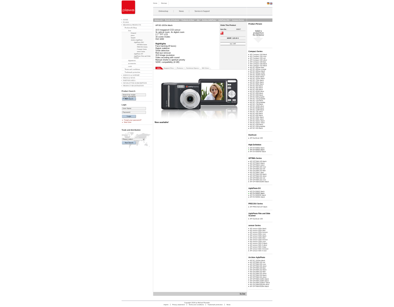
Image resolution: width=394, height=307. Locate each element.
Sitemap (164, 3)
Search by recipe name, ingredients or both (129, 96)
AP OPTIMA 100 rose (258, 264)
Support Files (169, 68)
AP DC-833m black (257, 77)
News (181, 11)
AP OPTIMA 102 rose (258, 180)
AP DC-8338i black (257, 108)
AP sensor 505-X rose (258, 251)
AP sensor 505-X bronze (259, 249)
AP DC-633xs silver (257, 123)
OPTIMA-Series (142, 44)
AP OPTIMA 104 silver (258, 277)
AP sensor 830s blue (257, 230)
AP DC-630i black (256, 95)
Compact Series (142, 49)
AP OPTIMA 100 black (258, 174)
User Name (127, 108)
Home (155, 3)
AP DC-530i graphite (257, 126)
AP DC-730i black (256, 104)
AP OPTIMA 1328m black (259, 279)
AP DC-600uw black (257, 71)
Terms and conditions (132, 69)
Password (126, 112)
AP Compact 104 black (258, 54)
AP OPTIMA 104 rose (258, 167)
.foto (129, 30)
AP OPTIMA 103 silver (258, 273)
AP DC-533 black (256, 128)
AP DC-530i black (256, 124)
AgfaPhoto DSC (139, 42)
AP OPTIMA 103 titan (258, 170)
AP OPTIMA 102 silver (258, 176)
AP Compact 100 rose (258, 56)
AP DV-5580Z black (257, 148)
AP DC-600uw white (257, 73)
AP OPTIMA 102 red (257, 178)
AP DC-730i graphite (257, 102)
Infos (159, 68)
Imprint (166, 304)
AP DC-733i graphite (257, 99)
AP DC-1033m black (257, 260)
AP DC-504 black (256, 86)
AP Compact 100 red (257, 58)
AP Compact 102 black (258, 65)
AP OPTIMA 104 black (258, 275)
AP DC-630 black (256, 115)
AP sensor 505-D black (258, 243)
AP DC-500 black (256, 89)
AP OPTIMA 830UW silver (259, 284)
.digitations (132, 60)
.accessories (132, 63)
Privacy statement (178, 304)
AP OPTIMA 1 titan (257, 172)
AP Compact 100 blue (258, 62)
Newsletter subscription (135, 83)
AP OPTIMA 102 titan (258, 271)
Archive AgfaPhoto (137, 40)
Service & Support (202, 11)
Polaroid (133, 33)
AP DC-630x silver (257, 119)
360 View (205, 68)
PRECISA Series (142, 47)
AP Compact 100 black (258, 64)
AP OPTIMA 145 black (258, 161)
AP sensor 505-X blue (258, 247)
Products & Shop (131, 28)
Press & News (129, 78)
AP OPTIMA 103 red (257, 169)
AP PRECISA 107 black (258, 207)
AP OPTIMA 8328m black (259, 182)
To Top (242, 294)
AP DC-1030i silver (257, 106)
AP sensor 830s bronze (259, 232)
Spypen (133, 38)
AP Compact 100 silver (258, 60)
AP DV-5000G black (257, 197)
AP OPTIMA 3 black (257, 163)
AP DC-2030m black (257, 75)
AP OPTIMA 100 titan (258, 268)
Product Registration (133, 86)
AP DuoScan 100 (256, 138)
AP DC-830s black (257, 84)
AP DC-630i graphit (257, 97)
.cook (130, 66)
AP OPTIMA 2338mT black (260, 283)
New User (127, 122)
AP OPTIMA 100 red (257, 262)
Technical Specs (192, 68)
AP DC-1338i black (257, 110)
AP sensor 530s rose (258, 241)
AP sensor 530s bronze (259, 240)
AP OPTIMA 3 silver (257, 165)
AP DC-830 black (256, 113)
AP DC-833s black (257, 82)
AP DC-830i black (256, 93)
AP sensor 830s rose (258, 234)
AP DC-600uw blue (257, 67)
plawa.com (159, 20)
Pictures (180, 68)
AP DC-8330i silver (257, 91)
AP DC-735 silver (256, 112)
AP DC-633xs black (257, 121)
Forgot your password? (132, 120)
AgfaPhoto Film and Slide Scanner (142, 57)
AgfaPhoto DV (138, 54)
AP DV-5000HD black (258, 151)
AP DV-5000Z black (257, 150)
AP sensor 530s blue (257, 238)
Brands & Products (132, 25)
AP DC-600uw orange (258, 69)
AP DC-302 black (256, 88)
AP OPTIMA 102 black (258, 270)
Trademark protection (132, 72)
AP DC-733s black (257, 80)
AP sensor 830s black (258, 228)
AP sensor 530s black (258, 236)
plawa (126, 22)
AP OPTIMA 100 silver (258, 266)
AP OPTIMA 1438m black (259, 281)
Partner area (129, 80)
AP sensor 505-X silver (258, 245)
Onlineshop (163, 11)
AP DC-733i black (256, 100)
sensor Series (141, 51)
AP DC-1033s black (257, 78)
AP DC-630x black (257, 117)
